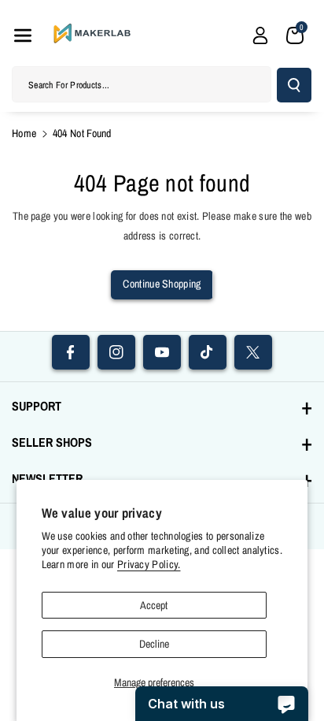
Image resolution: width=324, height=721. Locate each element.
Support (36, 405)
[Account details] (260, 35)
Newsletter (47, 478)
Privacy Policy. (149, 564)
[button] (23, 35)
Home (24, 133)
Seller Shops (52, 442)
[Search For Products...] (294, 85)
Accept (154, 605)
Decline (154, 644)
